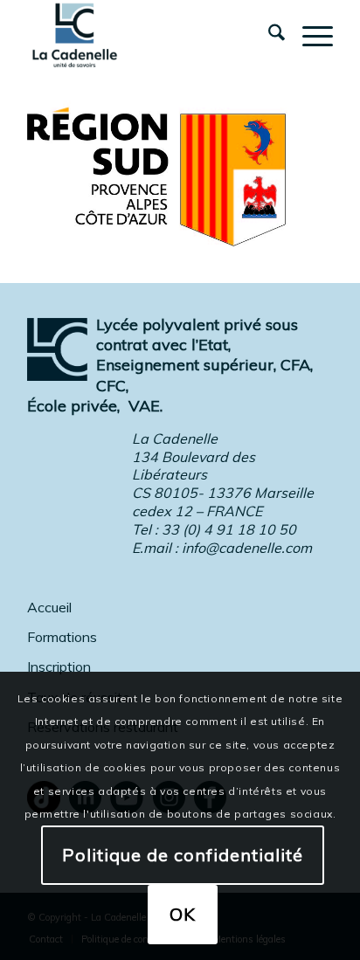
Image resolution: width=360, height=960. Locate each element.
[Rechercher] (268, 35)
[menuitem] (268, 35)
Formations (62, 637)
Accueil (49, 607)
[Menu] (309, 35)
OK (183, 914)
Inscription (59, 666)
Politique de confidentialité (182, 855)
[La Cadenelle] (149, 35)
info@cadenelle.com (247, 547)
